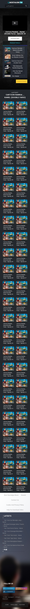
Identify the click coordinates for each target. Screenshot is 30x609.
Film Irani (22, 605)
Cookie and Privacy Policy (15, 505)
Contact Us (15, 500)
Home (7, 605)
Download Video (15, 39)
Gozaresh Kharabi (21, 81)
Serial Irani (14, 605)
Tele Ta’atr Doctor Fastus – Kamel (13, 528)
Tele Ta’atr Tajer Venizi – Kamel (13, 538)
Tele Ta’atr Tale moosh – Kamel (13, 535)
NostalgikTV (11, 597)
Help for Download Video (15, 510)
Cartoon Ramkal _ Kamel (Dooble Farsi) (15, 96)
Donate (23, 495)
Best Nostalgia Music (11, 495)
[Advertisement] (15, 567)
